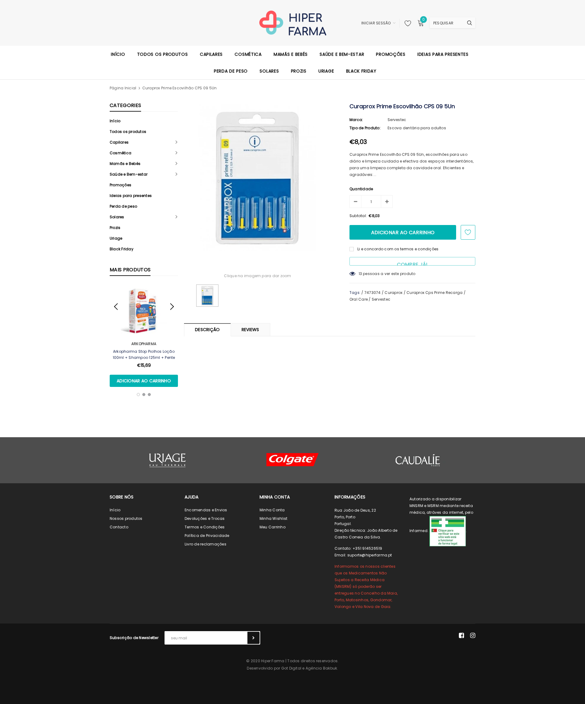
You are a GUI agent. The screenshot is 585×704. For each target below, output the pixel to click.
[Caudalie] (417, 460)
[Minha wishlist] (406, 23)
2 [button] (143, 394)
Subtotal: (358, 215)
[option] (144, 336)
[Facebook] (461, 635)
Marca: (356, 119)
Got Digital (291, 668)
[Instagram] (472, 635)
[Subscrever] (253, 638)
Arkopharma (143, 343)
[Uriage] (167, 460)
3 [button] (149, 394)
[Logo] (293, 22)
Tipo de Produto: (365, 127)
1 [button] (138, 394)
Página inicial (123, 88)
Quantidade (361, 188)
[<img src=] (447, 530)
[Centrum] (292, 459)
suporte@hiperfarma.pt (369, 555)
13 (360, 273)
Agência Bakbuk (321, 668)
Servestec (397, 119)
